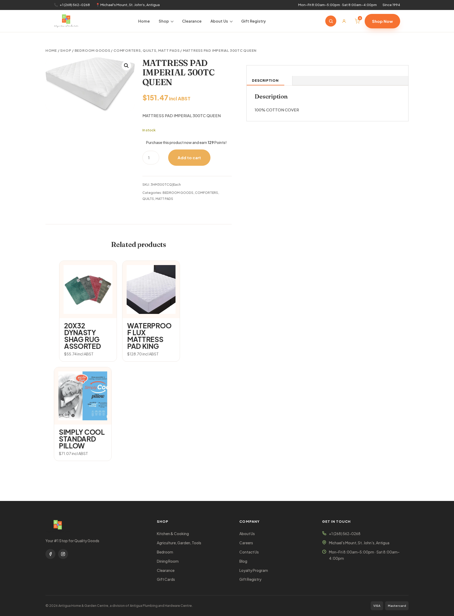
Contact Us (249, 552)
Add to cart (189, 157)
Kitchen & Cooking (173, 533)
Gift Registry (253, 21)
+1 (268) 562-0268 (75, 5)
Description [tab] (265, 80)
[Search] (330, 21)
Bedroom (165, 552)
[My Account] (343, 21)
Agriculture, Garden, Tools (179, 543)
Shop (164, 21)
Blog (243, 561)
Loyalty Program (253, 570)
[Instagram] (63, 554)
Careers (246, 543)
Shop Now (382, 21)
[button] (126, 65)
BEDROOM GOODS (92, 50)
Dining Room (168, 561)
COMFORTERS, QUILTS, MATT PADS (146, 50)
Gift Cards (166, 579)
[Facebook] (50, 554)
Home (144, 21)
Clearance (192, 21)
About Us (219, 21)
